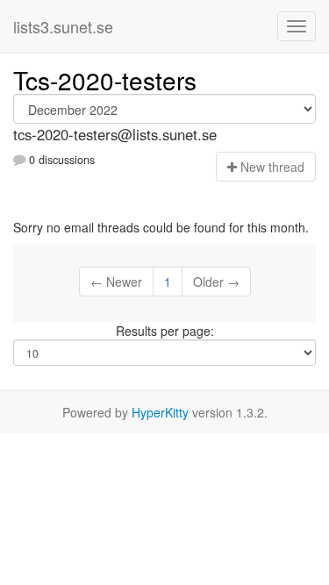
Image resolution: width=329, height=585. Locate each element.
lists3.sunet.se (63, 26)
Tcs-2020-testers (105, 79)
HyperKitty (160, 412)
